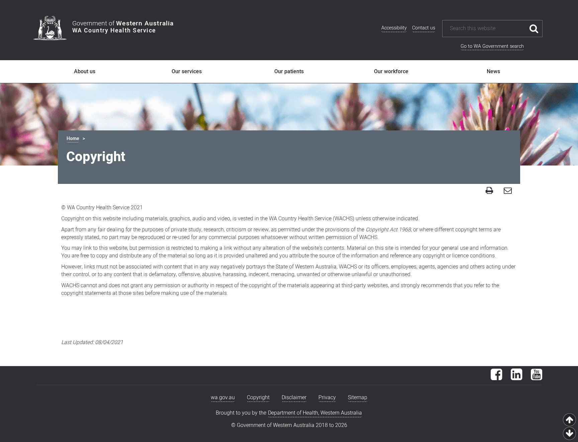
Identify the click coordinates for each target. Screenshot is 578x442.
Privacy (327, 398)
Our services (187, 72)
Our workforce (391, 72)
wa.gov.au (223, 398)
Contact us (423, 27)
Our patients (289, 72)
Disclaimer (294, 398)
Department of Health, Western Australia (315, 413)
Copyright (258, 398)
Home (73, 138)
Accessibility (394, 27)
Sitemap (357, 398)
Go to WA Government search (492, 46)
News (493, 72)
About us (84, 72)
